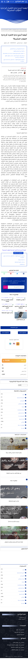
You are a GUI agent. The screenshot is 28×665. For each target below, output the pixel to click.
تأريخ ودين (22, 400)
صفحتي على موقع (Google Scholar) (15, 645)
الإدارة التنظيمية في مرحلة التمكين (17, 48)
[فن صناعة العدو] (21, 314)
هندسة (22, 428)
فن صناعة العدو (21, 319)
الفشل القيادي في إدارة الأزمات (7, 300)
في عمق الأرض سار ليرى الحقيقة (21, 307)
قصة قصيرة (21, 419)
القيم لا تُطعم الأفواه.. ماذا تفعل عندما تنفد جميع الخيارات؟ (14, 60)
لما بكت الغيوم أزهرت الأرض (7, 307)
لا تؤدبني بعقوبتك (20, 299)
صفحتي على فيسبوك (19, 632)
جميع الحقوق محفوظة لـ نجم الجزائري (15, 656)
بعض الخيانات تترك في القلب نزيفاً (14, 452)
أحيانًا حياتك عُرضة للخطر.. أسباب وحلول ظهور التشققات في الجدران (14, 56)
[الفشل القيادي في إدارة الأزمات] (7, 298)
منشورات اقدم (22, 332)
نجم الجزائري (19, 1)
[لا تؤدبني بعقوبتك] (21, 298)
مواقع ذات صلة (21, 425)
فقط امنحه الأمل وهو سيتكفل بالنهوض (14, 542)
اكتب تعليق (6, 43)
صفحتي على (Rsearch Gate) (17, 647)
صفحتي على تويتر (20, 630)
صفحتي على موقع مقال (18, 642)
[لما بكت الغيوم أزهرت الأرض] (7, 304)
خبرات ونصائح (21, 403)
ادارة (23, 394)
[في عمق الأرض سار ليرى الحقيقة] (21, 304)
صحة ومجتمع (21, 413)
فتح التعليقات (14, 327)
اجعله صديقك (21, 259)
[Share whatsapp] (4, 273)
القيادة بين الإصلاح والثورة (18, 51)
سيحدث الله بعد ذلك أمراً (13, 521)
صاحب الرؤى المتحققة (19, 262)
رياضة (23, 406)
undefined (22, 264)
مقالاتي (22, 422)
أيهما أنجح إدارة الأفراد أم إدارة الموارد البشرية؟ (14, 250)
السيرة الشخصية (20, 397)
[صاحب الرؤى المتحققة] (7, 311)
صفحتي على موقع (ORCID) (18, 650)
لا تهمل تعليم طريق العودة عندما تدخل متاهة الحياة (13, 53)
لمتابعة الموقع (20, 634)
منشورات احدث (5, 332)
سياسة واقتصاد (20, 410)
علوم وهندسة (21, 416)
